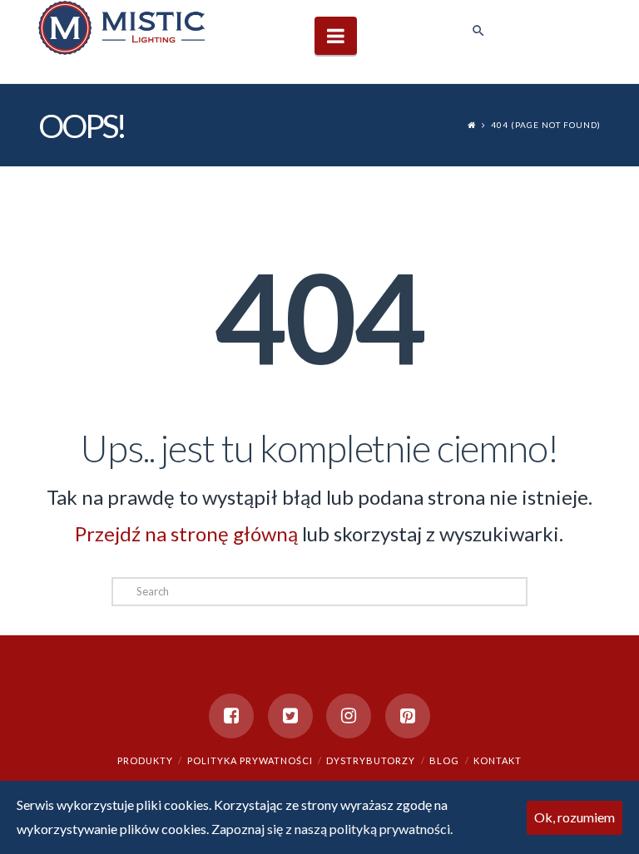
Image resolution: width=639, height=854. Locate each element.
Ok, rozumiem (574, 817)
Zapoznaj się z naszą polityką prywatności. (332, 829)
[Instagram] (348, 716)
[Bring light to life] (121, 27)
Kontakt (497, 760)
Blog (444, 760)
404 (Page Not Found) (546, 125)
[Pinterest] (407, 716)
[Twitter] (290, 716)
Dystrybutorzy (370, 760)
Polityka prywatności (250, 760)
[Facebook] (231, 716)
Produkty (145, 760)
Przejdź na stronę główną (186, 533)
